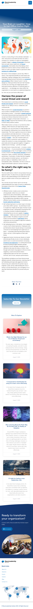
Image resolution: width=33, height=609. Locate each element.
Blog (3, 579)
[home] (9, 3)
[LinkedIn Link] (13, 284)
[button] (29, 3)
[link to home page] (9, 562)
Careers (4, 576)
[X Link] (16, 284)
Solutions (4, 572)
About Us (4, 569)
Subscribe (16, 303)
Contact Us (4, 581)
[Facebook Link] (19, 284)
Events (3, 574)
